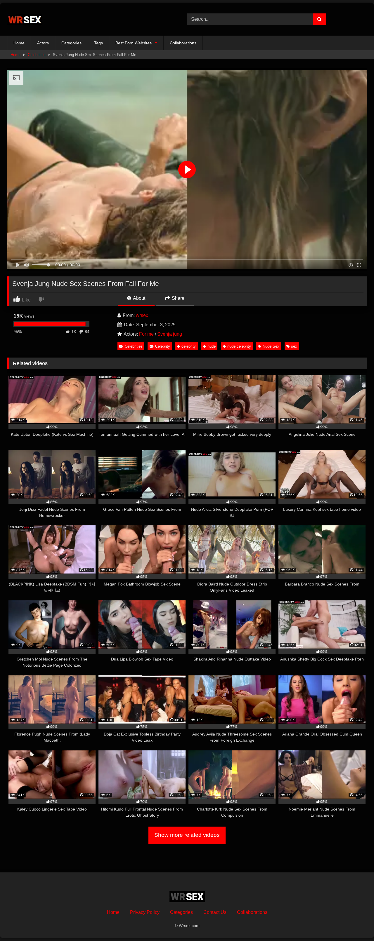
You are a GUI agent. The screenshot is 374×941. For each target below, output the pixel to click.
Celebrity (162, 346)
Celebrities (37, 55)
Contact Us (214, 912)
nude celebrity (239, 346)
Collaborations (183, 43)
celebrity (188, 346)
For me (146, 334)
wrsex (142, 315)
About (138, 298)
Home (19, 43)
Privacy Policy (145, 912)
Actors (43, 43)
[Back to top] (355, 923)
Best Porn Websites (133, 43)
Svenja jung (169, 334)
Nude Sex (271, 346)
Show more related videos (187, 835)
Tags (98, 43)
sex (294, 346)
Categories (71, 43)
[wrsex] (24, 19)
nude (211, 346)
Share (177, 298)
